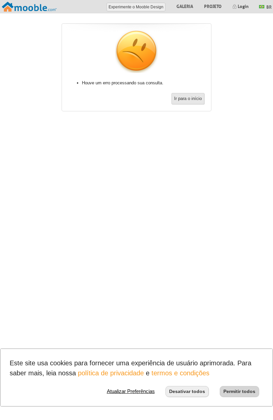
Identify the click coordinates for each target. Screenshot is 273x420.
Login (243, 5)
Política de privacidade (111, 373)
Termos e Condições (180, 373)
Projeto (212, 5)
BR (268, 6)
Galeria (184, 5)
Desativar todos (187, 391)
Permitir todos (239, 391)
